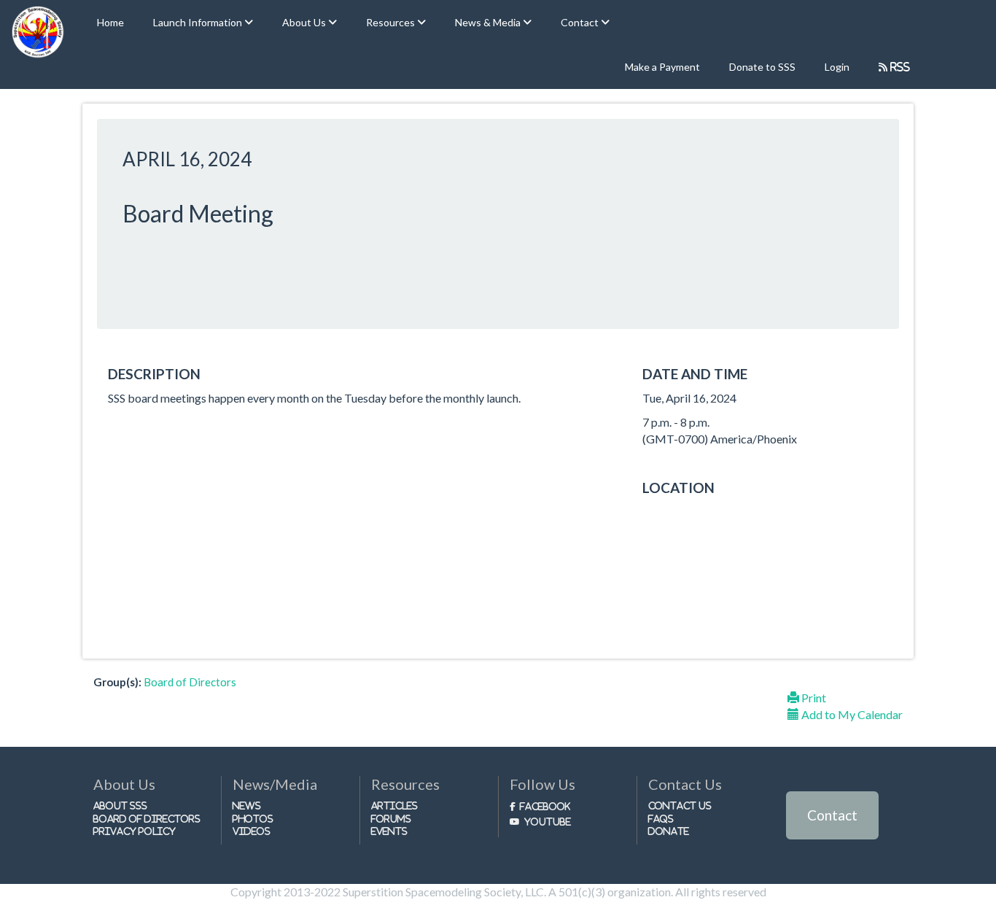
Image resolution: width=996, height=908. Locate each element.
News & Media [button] (489, 22)
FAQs (661, 818)
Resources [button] (391, 22)
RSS (898, 66)
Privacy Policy (134, 831)
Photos (253, 818)
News (247, 805)
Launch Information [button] (198, 22)
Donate (668, 831)
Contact (832, 815)
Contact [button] (581, 22)
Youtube (547, 821)
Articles (394, 805)
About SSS (120, 805)
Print (812, 698)
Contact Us (680, 805)
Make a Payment (662, 67)
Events (389, 831)
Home (110, 22)
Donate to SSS (762, 67)
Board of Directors (190, 681)
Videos (252, 831)
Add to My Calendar (851, 714)
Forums (391, 818)
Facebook (545, 806)
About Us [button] (305, 22)
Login (837, 67)
